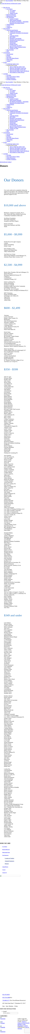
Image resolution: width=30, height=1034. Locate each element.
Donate (8, 55)
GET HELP (8, 162)
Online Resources (10, 78)
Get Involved (6, 52)
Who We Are (6, 7)
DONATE (2, 162)
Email (5, 1011)
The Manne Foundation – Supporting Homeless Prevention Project (19, 22)
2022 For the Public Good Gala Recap (19, 71)
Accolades (12, 11)
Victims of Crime (14, 48)
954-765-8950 (9, 0)
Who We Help (10, 49)
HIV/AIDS (12, 37)
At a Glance (9, 9)
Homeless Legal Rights (15, 38)
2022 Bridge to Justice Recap (17, 72)
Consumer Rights (14, 35)
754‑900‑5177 (6, 1000)
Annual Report (10, 24)
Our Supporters (10, 17)
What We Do (6, 28)
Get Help (5, 73)
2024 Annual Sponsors (15, 20)
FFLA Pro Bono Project (12, 58)
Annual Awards (14, 13)
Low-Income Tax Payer (16, 45)
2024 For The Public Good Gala (18, 68)
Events (5, 62)
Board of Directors (11, 14)
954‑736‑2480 (6, 997)
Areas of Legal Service (12, 30)
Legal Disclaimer (21, 1025)
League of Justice (14, 18)
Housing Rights (14, 41)
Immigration (13, 42)
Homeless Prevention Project (17, 40)
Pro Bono (8, 57)
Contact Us (9, 27)
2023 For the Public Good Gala (18, 69)
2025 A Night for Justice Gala (17, 66)
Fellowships (9, 59)
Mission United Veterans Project (18, 47)
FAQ (7, 51)
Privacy (24, 1021)
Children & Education (15, 31)
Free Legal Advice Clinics (13, 76)
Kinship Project (13, 44)
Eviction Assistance (11, 79)
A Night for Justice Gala (12, 64)
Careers (8, 26)
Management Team (11, 16)
